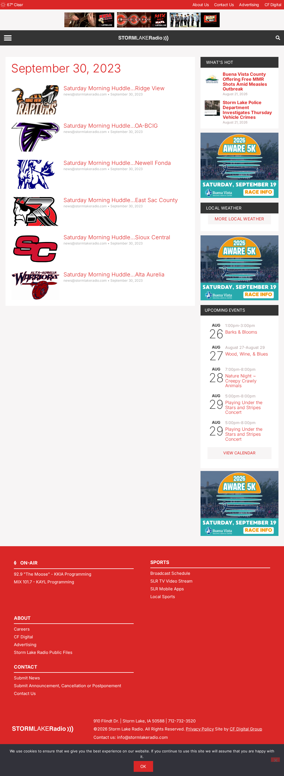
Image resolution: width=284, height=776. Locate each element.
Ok (143, 766)
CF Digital (273, 4)
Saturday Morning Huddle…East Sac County (121, 200)
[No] (275, 759)
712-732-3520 (182, 721)
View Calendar (239, 452)
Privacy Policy (200, 729)
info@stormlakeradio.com (142, 737)
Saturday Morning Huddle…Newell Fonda (117, 163)
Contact (25, 667)
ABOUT (22, 618)
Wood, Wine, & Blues (246, 354)
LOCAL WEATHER (224, 208)
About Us (200, 4)
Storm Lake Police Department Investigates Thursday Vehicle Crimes (247, 110)
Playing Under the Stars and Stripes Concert (243, 407)
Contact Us (224, 4)
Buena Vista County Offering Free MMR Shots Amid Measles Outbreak (245, 81)
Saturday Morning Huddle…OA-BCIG (111, 125)
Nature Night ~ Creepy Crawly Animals (241, 380)
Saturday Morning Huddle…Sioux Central (117, 237)
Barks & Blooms (241, 332)
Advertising (249, 4)
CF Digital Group (246, 729)
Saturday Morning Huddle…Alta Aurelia (114, 274)
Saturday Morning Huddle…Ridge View (114, 88)
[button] (7, 38)
